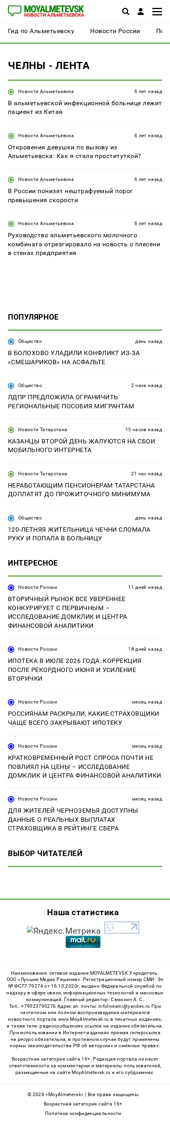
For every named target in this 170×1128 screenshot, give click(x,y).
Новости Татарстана (42, 429)
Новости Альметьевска (46, 91)
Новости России (37, 587)
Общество (30, 341)
